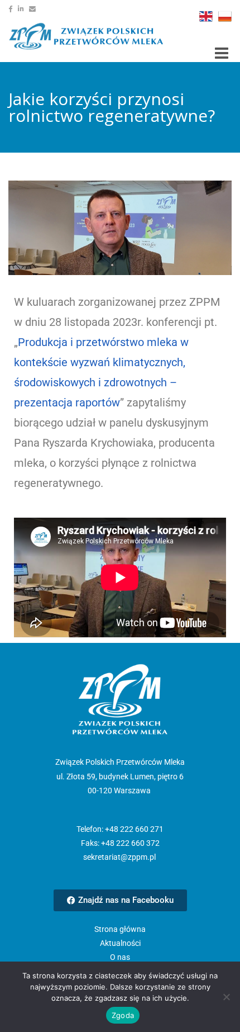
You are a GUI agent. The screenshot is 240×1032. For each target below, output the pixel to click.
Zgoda (123, 1015)
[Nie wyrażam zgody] (226, 996)
